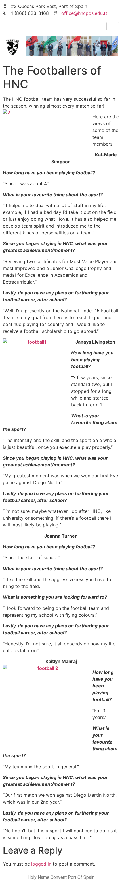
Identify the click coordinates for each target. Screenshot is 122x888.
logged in (41, 864)
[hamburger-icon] (112, 26)
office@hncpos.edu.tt (84, 13)
